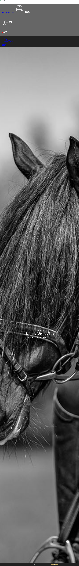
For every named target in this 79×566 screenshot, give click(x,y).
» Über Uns (3, 18)
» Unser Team (6, 20)
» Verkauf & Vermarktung (8, 21)
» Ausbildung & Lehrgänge (8, 22)
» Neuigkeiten (4, 25)
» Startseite (3, 36)
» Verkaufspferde (4, 24)
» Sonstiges (5, 31)
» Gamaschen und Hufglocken (8, 30)
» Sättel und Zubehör (7, 29)
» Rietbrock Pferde (7, 19)
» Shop (3, 46)
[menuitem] (40, 32)
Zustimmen (54, 564)
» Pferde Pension (6, 23)
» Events (3, 26)
